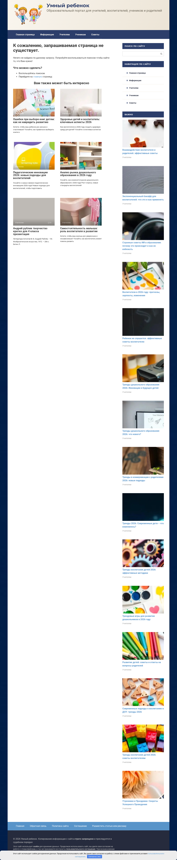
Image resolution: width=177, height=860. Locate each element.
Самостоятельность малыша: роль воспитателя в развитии (78, 230)
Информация (47, 34)
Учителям (64, 34)
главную (37, 76)
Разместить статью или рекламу (109, 826)
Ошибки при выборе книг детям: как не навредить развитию (33, 121)
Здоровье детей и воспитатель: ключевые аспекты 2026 (80, 121)
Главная (20, 826)
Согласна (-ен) (94, 857)
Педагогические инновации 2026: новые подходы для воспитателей (30, 175)
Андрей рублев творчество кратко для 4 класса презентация (30, 231)
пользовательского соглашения (80, 849)
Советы (95, 34)
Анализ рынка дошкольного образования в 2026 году (78, 174)
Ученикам (80, 34)
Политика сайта (60, 826)
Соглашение (80, 826)
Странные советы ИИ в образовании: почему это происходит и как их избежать (141, 246)
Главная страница (25, 34)
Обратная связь (38, 826)
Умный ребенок (68, 5)
